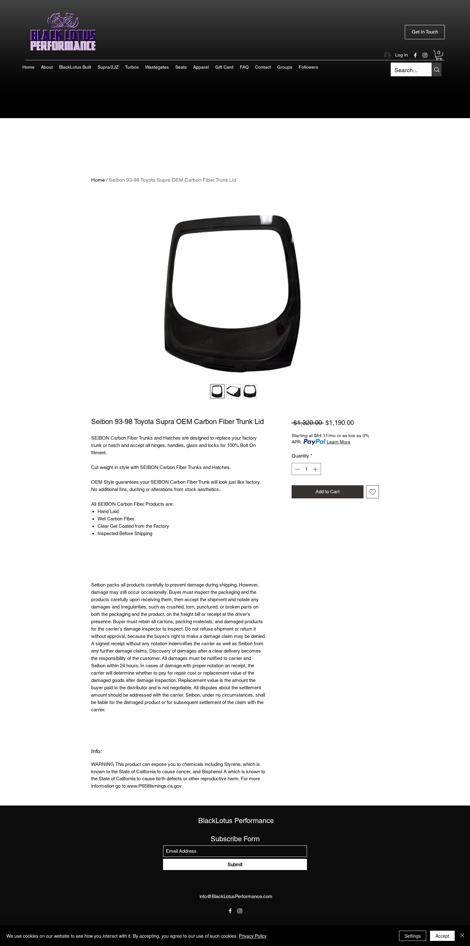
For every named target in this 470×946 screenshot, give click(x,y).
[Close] (462, 936)
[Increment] (315, 469)
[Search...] (437, 69)
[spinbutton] (306, 469)
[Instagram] (425, 55)
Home (98, 180)
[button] (439, 55)
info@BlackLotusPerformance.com (236, 896)
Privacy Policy (253, 936)
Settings (412, 936)
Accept (442, 936)
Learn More (338, 441)
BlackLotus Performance (236, 821)
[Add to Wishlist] (372, 491)
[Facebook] (415, 55)
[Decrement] (297, 469)
